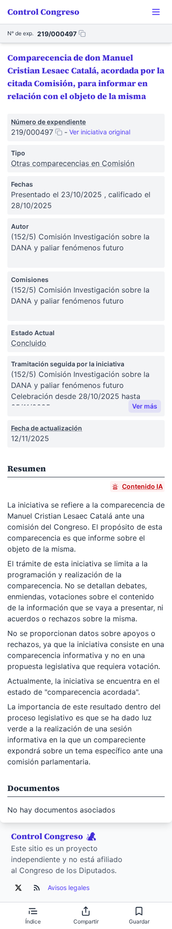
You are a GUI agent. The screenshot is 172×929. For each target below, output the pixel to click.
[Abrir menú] (156, 12)
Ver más (144, 406)
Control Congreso (43, 11)
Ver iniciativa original (99, 132)
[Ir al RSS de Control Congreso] (36, 887)
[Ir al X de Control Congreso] (18, 887)
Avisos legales (68, 887)
